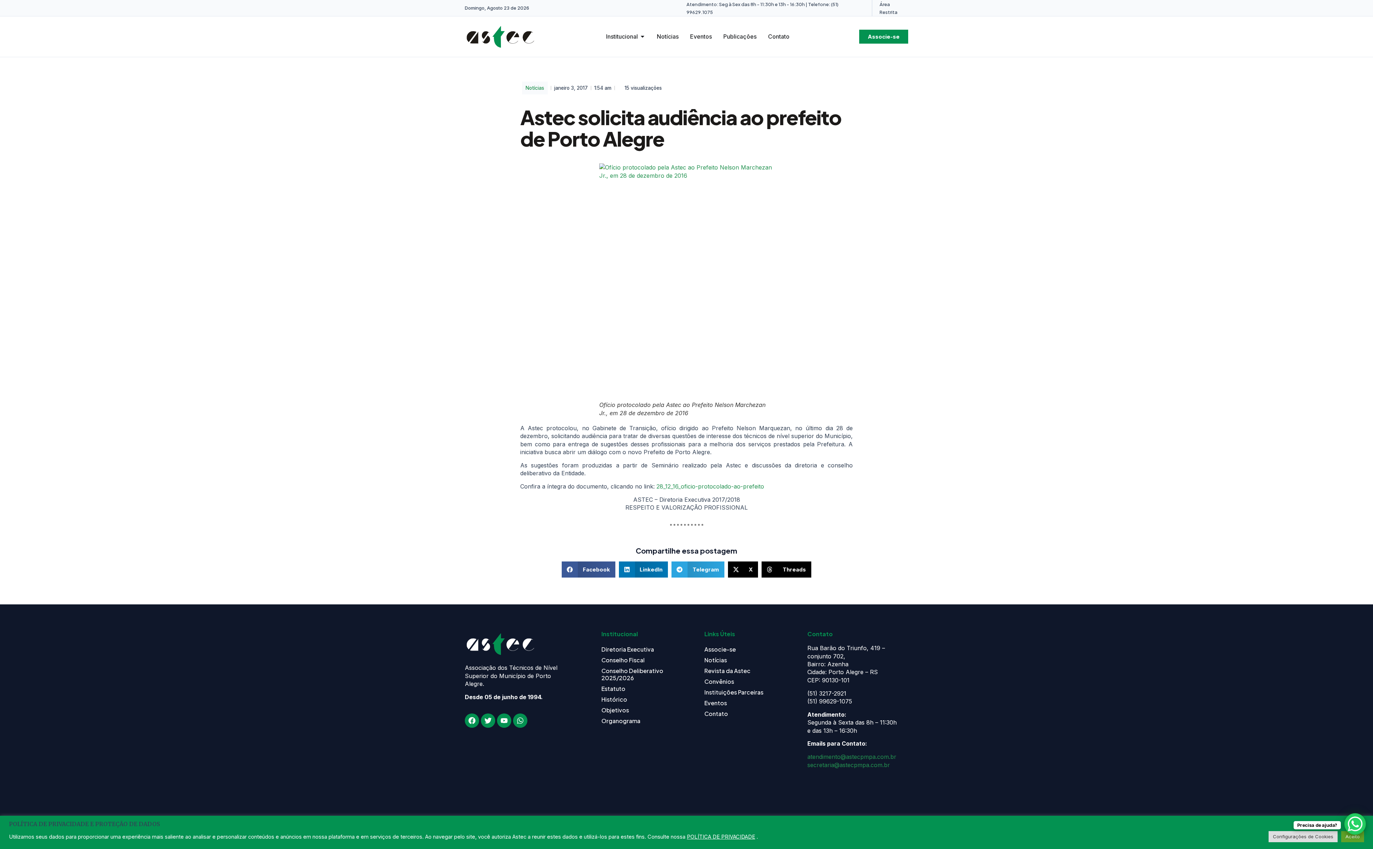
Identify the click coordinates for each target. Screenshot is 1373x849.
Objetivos (615, 710)
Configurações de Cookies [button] (1303, 836)
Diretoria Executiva (627, 649)
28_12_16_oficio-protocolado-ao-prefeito (710, 486)
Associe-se (720, 649)
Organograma (620, 721)
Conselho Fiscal (623, 660)
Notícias (535, 88)
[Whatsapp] (520, 720)
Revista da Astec (727, 670)
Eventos (715, 703)
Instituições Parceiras (733, 692)
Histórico (614, 699)
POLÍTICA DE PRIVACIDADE (721, 837)
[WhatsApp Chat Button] (1355, 824)
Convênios (719, 681)
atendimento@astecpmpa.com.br (851, 756)
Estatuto (613, 688)
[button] (588, 569)
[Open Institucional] (642, 36)
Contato (716, 713)
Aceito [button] (1352, 836)
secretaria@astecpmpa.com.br (848, 765)
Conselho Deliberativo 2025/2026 (632, 674)
